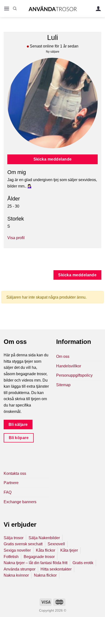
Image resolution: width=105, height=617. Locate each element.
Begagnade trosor (39, 557)
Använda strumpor (19, 569)
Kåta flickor (45, 550)
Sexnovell (56, 544)
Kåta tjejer (69, 550)
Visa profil (16, 238)
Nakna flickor (45, 575)
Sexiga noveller (17, 550)
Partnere (11, 483)
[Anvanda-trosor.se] (52, 8)
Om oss (62, 356)
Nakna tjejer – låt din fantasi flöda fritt (35, 563)
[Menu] (7, 9)
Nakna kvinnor (16, 575)
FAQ (7, 492)
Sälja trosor (13, 538)
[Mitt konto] (98, 9)
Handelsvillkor (68, 366)
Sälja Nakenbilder (44, 538)
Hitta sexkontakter (56, 569)
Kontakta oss (15, 473)
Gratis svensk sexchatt (23, 544)
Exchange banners (20, 502)
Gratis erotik (83, 563)
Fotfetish (11, 557)
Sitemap (63, 385)
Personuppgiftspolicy (74, 375)
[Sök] (15, 8)
